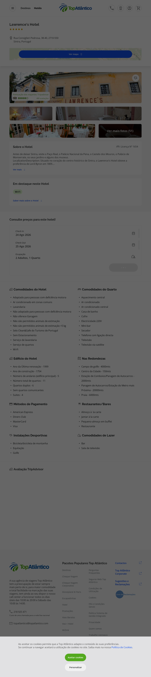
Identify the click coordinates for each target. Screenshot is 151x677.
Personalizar (75, 667)
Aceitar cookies (75, 657)
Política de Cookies (121, 647)
